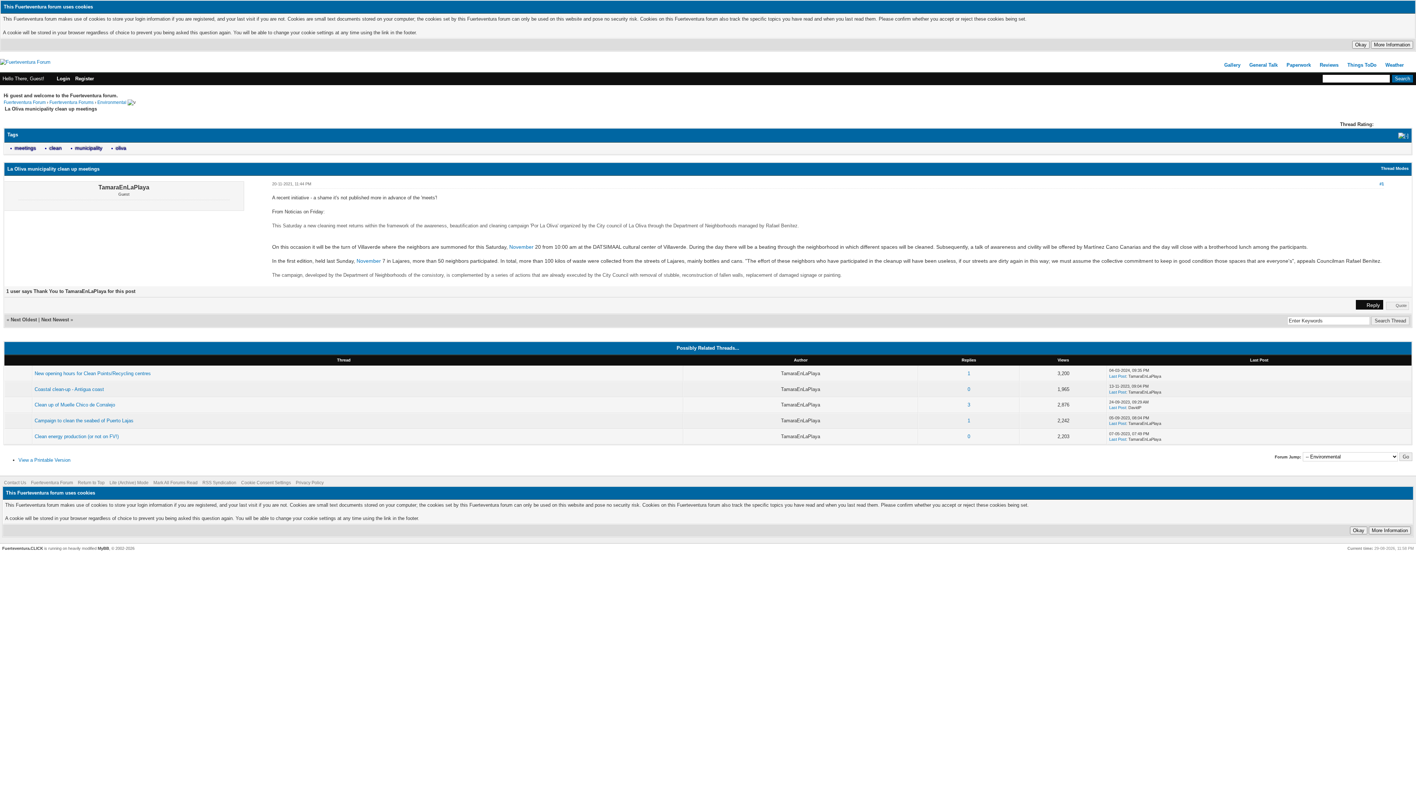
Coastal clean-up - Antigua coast (69, 389)
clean (55, 148)
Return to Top (91, 482)
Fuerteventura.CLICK (22, 548)
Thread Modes (1395, 168)
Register (84, 78)
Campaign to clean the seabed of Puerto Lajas (84, 420)
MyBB (103, 548)
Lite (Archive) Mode (129, 482)
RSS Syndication (219, 482)
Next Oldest (24, 319)
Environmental (111, 102)
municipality (89, 148)
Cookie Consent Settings (266, 482)
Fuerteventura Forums (71, 102)
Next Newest (55, 319)
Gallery (1232, 65)
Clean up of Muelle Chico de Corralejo (75, 405)
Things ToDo (1362, 65)
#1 (1381, 184)
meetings (25, 148)
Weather (1394, 65)
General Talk (1263, 65)
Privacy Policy (310, 482)
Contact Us (15, 482)
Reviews (1329, 65)
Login (63, 78)
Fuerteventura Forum (25, 102)
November (521, 247)
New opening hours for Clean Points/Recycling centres (93, 373)
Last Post (1117, 376)
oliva (121, 148)
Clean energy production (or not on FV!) (77, 436)
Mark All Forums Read (175, 482)
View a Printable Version (44, 460)
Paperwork (1299, 65)
